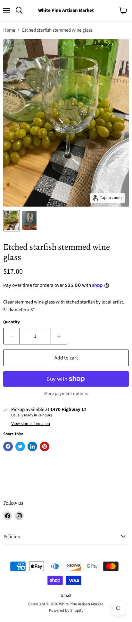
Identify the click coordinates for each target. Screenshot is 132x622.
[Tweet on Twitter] (20, 446)
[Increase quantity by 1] (59, 336)
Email (66, 595)
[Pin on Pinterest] (44, 446)
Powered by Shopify (66, 610)
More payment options (66, 393)
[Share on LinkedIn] (32, 446)
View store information (30, 423)
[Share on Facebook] (8, 446)
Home (9, 30)
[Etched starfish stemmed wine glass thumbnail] (12, 220)
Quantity (11, 322)
